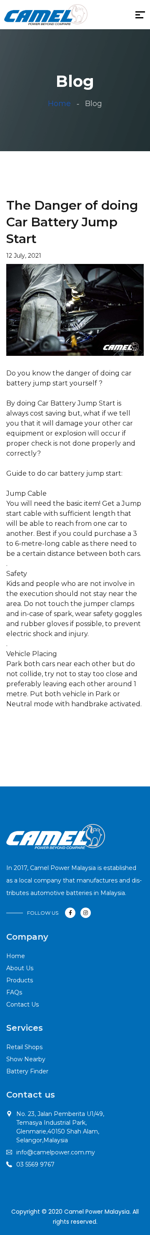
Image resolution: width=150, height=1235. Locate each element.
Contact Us (22, 1004)
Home (59, 103)
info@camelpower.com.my (55, 1152)
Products (19, 980)
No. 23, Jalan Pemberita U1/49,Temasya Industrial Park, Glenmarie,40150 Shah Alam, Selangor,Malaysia (60, 1127)
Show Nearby (25, 1059)
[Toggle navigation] (93, 16)
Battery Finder (27, 1071)
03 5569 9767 (35, 1164)
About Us (19, 968)
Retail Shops (24, 1047)
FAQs (14, 992)
